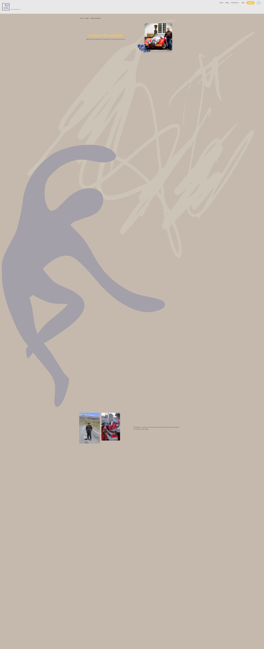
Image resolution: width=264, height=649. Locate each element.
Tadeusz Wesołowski (96, 18)
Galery (227, 2)
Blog (243, 2)
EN (258, 3)
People (87, 18)
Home (81, 18)
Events (221, 2)
